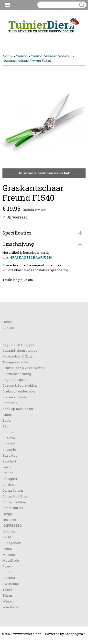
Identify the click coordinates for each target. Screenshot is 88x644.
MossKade (10, 560)
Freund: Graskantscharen (50, 56)
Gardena (8, 484)
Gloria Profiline (14, 502)
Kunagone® (11, 543)
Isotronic (9, 531)
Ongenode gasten (15, 379)
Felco (6, 467)
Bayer (7, 420)
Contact (8, 327)
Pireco (7, 566)
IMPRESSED (12, 525)
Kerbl (6, 537)
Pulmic (7, 572)
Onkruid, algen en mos (19, 350)
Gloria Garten (12, 490)
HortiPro (9, 519)
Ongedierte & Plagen (18, 344)
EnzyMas (9, 455)
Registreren (28, 37)
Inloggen (9, 37)
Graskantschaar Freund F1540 (26, 60)
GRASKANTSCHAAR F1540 (31, 257)
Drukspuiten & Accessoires (23, 368)
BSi (5, 426)
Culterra (8, 438)
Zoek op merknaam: (18, 409)
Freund (21, 56)
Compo (8, 432)
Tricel (7, 589)
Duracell (8, 444)
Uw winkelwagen (69, 37)
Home (7, 56)
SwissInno (10, 584)
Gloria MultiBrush (15, 496)
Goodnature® (12, 508)
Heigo (7, 514)
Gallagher (9, 479)
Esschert (9, 461)
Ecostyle (9, 449)
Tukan (7, 595)
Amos (7, 414)
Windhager (11, 607)
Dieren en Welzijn (16, 397)
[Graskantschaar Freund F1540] (44, 123)
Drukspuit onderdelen (19, 391)
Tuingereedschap (15, 362)
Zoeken (81, 5)
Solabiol (8, 578)
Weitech (8, 601)
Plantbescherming (16, 374)
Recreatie (9, 403)
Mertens (9, 554)
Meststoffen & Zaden (18, 356)
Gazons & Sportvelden (19, 385)
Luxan (7, 549)
